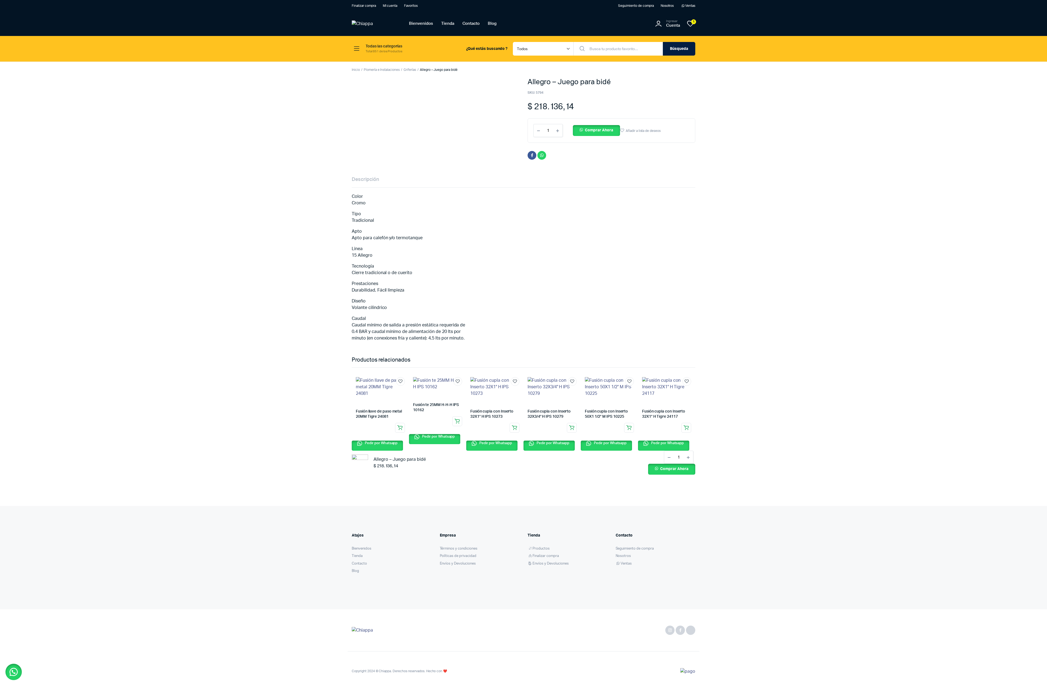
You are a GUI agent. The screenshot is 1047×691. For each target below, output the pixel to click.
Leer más (400, 428)
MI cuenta (390, 5)
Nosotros (667, 5)
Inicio (356, 69)
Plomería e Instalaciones (382, 69)
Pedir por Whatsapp (381, 443)
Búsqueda (679, 49)
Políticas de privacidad (458, 556)
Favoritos (411, 5)
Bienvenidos (421, 24)
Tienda (447, 24)
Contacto (471, 24)
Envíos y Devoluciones (458, 563)
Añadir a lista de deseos (643, 130)
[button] (596, 130)
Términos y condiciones (458, 548)
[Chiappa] (375, 23)
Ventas (690, 5)
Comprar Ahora (599, 130)
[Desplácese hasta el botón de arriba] (1035, 679)
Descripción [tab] (365, 179)
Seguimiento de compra (636, 5)
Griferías (410, 69)
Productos (541, 548)
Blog (492, 24)
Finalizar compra (364, 5)
